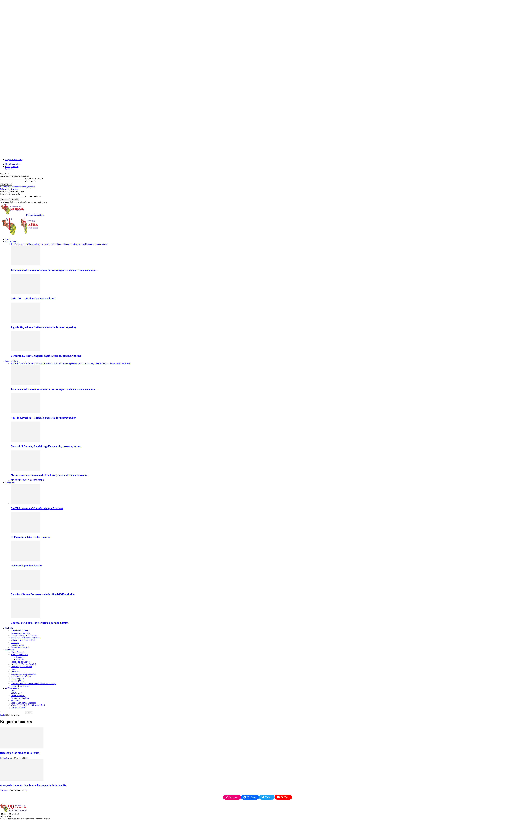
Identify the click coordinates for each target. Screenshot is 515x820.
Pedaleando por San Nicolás (26, 565)
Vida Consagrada (18, 695)
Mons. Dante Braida (19, 654)
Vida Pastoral (16, 693)
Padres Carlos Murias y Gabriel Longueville (93, 363)
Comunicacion (6, 758)
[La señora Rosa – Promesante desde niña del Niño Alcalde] (25, 589)
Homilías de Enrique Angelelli (23, 664)
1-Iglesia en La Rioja (24, 244)
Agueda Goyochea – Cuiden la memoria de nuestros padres (43, 327)
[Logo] (10, 235)
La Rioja (9, 628)
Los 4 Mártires (11, 361)
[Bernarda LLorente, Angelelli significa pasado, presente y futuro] (25, 350)
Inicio (7, 239)
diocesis (3, 790)
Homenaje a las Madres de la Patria (19, 752)
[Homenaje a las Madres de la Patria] (21, 748)
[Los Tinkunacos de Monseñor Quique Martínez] (25, 503)
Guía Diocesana (12, 688)
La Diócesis (10, 650)
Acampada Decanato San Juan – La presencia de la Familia (33, 785)
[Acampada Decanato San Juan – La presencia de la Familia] (21, 780)
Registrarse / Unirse (13, 159)
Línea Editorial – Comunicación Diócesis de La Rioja (33, 683)
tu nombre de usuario (34, 178)
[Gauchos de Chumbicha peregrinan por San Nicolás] (25, 617)
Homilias (20, 659)
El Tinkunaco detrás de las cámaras (30, 537)
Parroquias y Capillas (20, 698)
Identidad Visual (18, 681)
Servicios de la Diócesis (21, 676)
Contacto (9, 169)
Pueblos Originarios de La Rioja (24, 635)
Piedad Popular (17, 679)
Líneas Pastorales (18, 652)
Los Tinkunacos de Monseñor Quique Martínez (37, 508)
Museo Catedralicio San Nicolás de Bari (28, 705)
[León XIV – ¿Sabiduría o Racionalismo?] (25, 293)
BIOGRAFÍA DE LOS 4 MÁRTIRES (31, 363)
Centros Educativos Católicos (23, 703)
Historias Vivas (17, 645)
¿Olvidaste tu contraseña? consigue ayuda (17, 187)
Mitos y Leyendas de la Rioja (23, 640)
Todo (13, 244)
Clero (13, 691)
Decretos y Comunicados (21, 666)
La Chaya (15, 642)
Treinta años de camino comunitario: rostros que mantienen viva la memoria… (54, 270)
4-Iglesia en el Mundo (83, 244)
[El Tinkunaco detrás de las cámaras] (25, 532)
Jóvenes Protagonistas (20, 647)
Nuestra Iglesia (11, 242)
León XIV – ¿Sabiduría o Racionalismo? (33, 298)
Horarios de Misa (12, 164)
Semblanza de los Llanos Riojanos (25, 638)
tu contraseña (30, 181)
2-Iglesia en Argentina (42, 244)
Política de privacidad (9, 189)
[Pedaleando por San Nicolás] (25, 560)
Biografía (20, 657)
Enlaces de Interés (18, 707)
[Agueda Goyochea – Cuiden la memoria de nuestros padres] (25, 322)
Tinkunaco (9, 482)
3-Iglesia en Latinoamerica (63, 244)
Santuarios (15, 700)
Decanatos (15, 671)
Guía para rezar (11, 166)
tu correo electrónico (33, 196)
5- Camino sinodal (100, 244)
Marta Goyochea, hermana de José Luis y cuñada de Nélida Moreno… (50, 475)
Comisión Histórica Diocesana (23, 674)
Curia (13, 669)
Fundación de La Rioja (20, 633)
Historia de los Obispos (20, 662)
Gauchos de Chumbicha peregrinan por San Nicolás (39, 622)
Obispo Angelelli (67, 363)
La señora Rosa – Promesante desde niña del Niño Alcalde (42, 594)
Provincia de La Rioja (20, 630)
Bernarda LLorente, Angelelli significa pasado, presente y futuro (46, 355)
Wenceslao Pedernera (121, 363)
